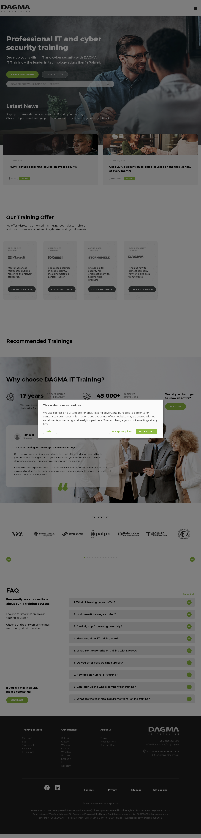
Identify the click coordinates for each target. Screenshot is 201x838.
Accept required (122, 431)
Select (50, 431)
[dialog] (100, 419)
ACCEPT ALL (146, 431)
